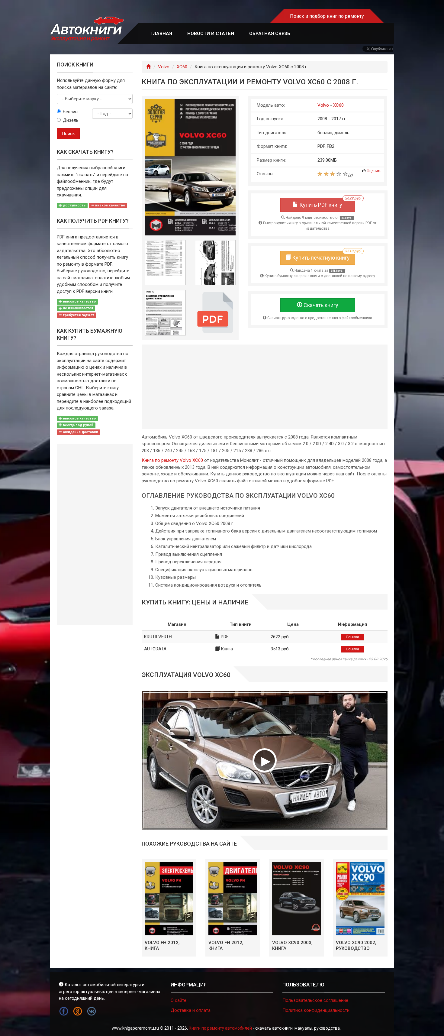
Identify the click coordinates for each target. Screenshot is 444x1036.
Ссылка (352, 637)
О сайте (178, 1000)
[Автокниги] (87, 29)
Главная (161, 33)
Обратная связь (269, 33)
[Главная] (148, 67)
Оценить (374, 171)
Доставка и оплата (191, 1010)
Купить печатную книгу (323, 256)
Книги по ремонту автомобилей (220, 1028)
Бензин (70, 112)
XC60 (182, 67)
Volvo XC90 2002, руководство (356, 945)
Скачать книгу (320, 305)
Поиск (68, 133)
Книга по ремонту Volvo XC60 (172, 460)
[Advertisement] (265, 387)
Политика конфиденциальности (315, 1010)
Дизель (71, 120)
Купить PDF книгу (326, 203)
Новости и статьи (210, 33)
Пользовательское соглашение (315, 1000)
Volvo (163, 67)
